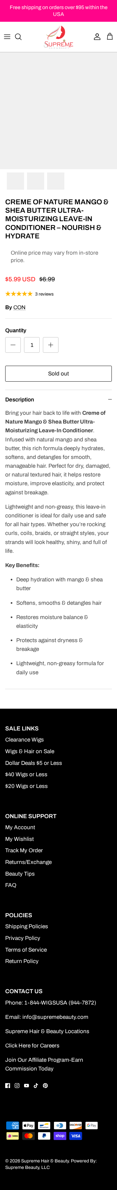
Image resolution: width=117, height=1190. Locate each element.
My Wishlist (19, 839)
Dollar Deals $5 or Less (33, 763)
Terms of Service (26, 950)
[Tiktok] (35, 1085)
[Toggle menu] (7, 37)
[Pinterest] (45, 1085)
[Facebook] (7, 1085)
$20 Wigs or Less (26, 786)
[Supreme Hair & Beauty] (58, 36)
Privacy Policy (22, 938)
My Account (20, 827)
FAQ (10, 885)
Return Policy (22, 961)
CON (19, 307)
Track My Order (24, 850)
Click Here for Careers (32, 1046)
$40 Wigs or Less (26, 774)
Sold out (58, 374)
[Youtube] (26, 1085)
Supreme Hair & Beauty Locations (47, 1031)
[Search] (21, 37)
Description (19, 400)
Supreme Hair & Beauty (45, 1160)
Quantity (15, 330)
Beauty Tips (20, 874)
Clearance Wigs (24, 740)
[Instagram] (17, 1085)
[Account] (95, 37)
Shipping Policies (26, 926)
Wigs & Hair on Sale (29, 751)
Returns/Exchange (28, 862)
